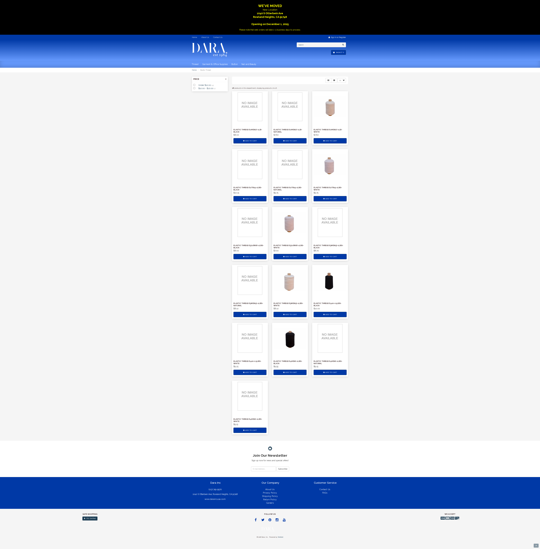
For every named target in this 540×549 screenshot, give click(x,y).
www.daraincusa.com (215, 499)
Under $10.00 (205, 85)
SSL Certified (90, 518)
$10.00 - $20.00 (206, 88)
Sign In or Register (338, 37)
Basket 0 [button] (339, 52)
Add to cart (251, 141)
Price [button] (196, 79)
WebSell (280, 537)
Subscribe (282, 469)
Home (194, 70)
